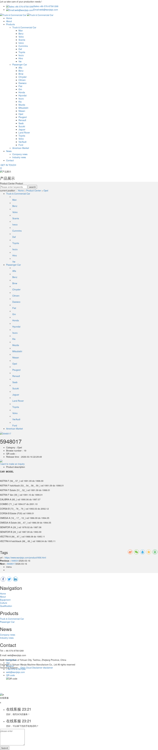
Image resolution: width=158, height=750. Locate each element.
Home (9, 18)
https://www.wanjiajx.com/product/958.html (25, 557)
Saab (21, 123)
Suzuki (22, 126)
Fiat (20, 86)
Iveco (21, 42)
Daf (20, 49)
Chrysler (23, 76)
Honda (22, 92)
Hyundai (23, 95)
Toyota (22, 52)
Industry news (19, 157)
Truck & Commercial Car (24, 27)
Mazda (22, 104)
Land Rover (24, 132)
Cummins (23, 45)
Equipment (5, 599)
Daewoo (23, 83)
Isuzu (21, 55)
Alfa (20, 67)
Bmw (21, 73)
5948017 (11, 563)
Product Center (33, 190)
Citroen (22, 79)
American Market (20, 148)
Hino (21, 58)
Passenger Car (19, 64)
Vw (20, 61)
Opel (21, 113)
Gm (20, 89)
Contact (10, 160)
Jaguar (22, 129)
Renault (22, 120)
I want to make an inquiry (12, 463)
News (9, 151)
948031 (15, 560)
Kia (20, 101)
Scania (22, 39)
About (9, 21)
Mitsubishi (23, 107)
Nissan (22, 110)
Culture (3, 602)
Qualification (6, 605)
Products (10, 24)
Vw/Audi (22, 141)
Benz (21, 33)
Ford (21, 144)
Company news (19, 154)
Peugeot (23, 117)
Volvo (21, 36)
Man (21, 30)
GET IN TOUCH (8, 165)
